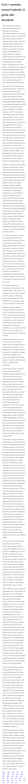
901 (17, 772)
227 (22, 772)
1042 (8, 780)
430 (16, 778)
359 (3, 778)
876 (3, 776)
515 (12, 778)
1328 (13, 772)
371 (24, 780)
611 (20, 780)
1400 (8, 776)
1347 (8, 774)
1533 (17, 776)
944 (20, 778)
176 (12, 780)
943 (3, 780)
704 (7, 778)
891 (21, 776)
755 (12, 776)
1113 (4, 782)
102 (24, 778)
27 (16, 780)
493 (13, 774)
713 (8, 782)
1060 (17, 774)
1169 (22, 774)
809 (12, 782)
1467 (4, 772)
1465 (8, 772)
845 (16, 782)
